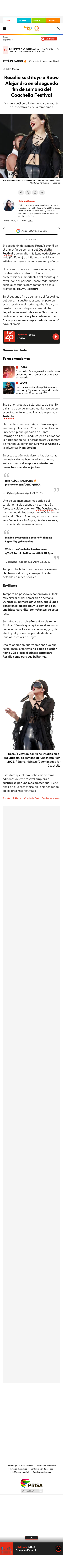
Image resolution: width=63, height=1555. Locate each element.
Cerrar (58, 48)
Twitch (44, 1399)
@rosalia (23, 537)
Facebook (21, 192)
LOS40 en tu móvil (20, 1472)
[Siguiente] (58, 61)
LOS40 (8, 20)
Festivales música (50, 798)
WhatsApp (35, 192)
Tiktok (18, 1399)
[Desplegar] (31, 1538)
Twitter (28, 192)
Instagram (12, 1399)
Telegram (42, 192)
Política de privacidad (46, 1465)
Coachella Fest (31, 798)
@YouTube (11, 553)
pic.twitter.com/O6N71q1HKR (23, 484)
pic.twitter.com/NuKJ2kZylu (36, 553)
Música (16, 69)
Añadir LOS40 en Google (34, 230)
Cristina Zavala (26, 201)
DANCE (36, 20)
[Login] (58, 28)
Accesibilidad (27, 1465)
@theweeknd (25, 541)
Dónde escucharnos (42, 1472)
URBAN (51, 20)
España (6, 39)
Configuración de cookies (42, 1469)
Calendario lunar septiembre (45, 61)
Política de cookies (18, 1469)
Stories (50, 1399)
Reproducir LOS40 (55, 336)
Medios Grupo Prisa (31, 1491)
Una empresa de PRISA (31, 1483)
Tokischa (17, 798)
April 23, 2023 (34, 493)
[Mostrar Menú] (4, 28)
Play (58, 1549)
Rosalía (6, 798)
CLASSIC (23, 20)
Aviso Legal (12, 1465)
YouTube (25, 1399)
